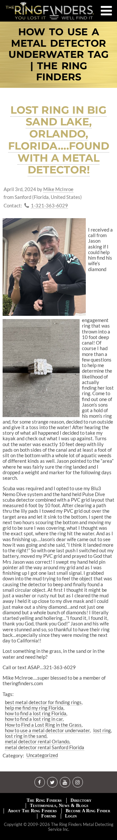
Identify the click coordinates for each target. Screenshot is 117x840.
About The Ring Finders (32, 810)
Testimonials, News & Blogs (59, 805)
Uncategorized (42, 755)
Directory (81, 800)
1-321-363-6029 (49, 205)
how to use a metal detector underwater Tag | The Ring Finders (58, 54)
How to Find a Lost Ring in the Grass (43, 725)
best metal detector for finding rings (43, 702)
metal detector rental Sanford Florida (44, 747)
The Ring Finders (44, 800)
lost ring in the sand (25, 736)
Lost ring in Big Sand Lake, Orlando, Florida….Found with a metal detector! (58, 140)
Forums (48, 816)
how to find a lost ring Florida (35, 713)
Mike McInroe (58, 189)
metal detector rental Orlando (37, 741)
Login (71, 816)
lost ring (102, 730)
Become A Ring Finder (88, 810)
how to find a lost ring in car (34, 719)
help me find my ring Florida (34, 708)
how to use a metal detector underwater (47, 730)
